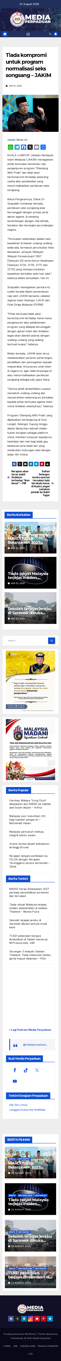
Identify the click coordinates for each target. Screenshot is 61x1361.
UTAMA (7, 1346)
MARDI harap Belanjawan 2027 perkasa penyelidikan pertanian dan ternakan (29, 892)
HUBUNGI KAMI (27, 1346)
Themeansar (16, 1338)
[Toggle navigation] (28, 34)
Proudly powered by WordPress (20, 1334)
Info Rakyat (24, 1159)
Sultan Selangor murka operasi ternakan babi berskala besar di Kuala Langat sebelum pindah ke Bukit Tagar (40, 483)
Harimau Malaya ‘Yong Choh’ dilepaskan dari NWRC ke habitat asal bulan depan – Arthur (30, 804)
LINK (15, 1346)
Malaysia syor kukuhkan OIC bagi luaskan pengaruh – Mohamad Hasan (27, 819)
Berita (12, 1159)
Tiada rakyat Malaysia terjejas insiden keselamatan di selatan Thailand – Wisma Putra (28, 908)
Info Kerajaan (25, 1195)
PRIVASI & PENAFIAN (48, 1346)
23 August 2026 (21, 1173)
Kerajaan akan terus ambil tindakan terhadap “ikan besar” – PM (20, 477)
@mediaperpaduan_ (35, 1044)
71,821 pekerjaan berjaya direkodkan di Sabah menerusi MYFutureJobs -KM (28, 939)
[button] (50, 34)
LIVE (30, 1353)
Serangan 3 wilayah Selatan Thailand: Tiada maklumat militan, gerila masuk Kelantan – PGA (30, 955)
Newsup (50, 1334)
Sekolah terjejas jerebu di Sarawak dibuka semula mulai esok (29, 612)
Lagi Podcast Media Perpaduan (30, 1029)
